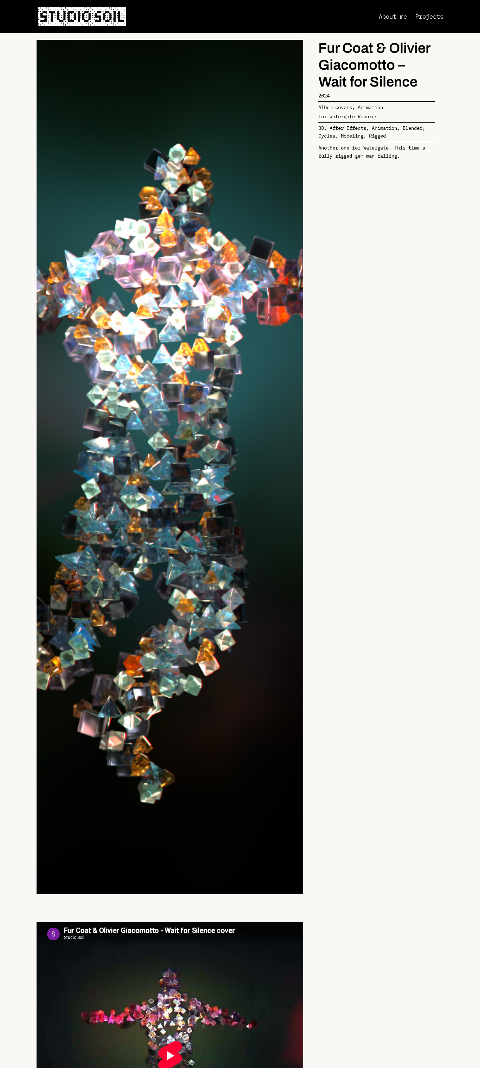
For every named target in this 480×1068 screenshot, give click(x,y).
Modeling (352, 135)
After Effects (348, 128)
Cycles (326, 135)
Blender (412, 128)
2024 (324, 95)
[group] (170, 467)
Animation (370, 107)
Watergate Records (353, 116)
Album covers (335, 107)
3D (321, 128)
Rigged (377, 135)
